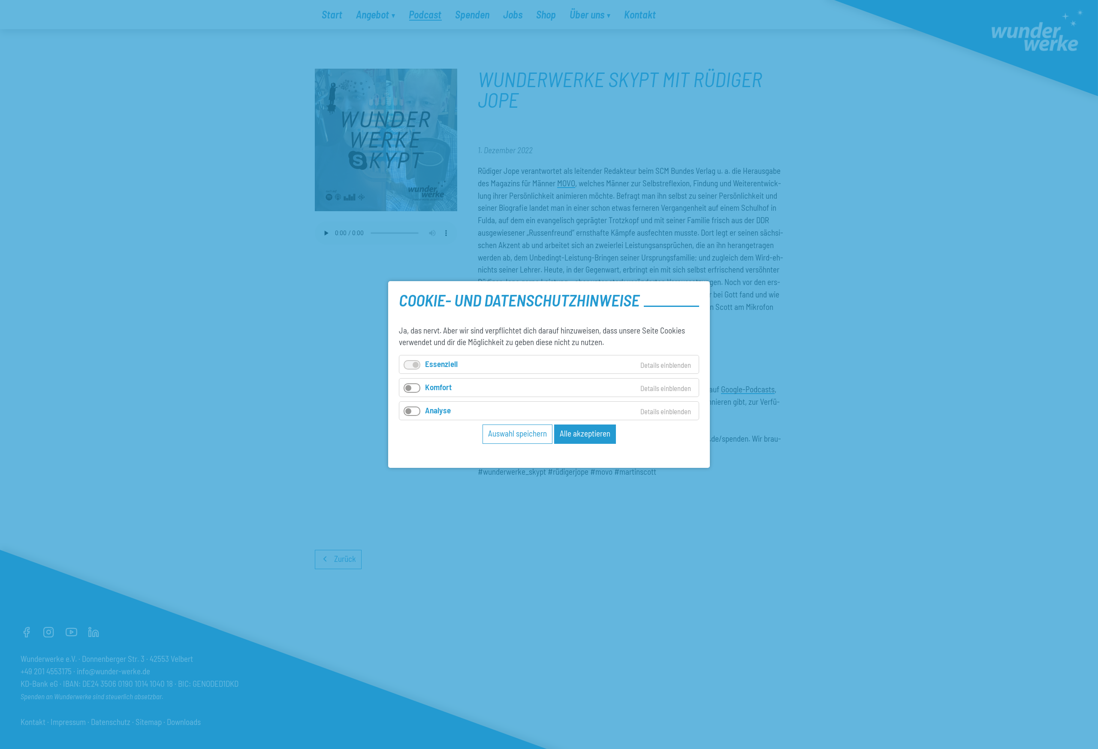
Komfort (438, 387)
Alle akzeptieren (585, 433)
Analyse (438, 410)
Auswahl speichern (517, 433)
